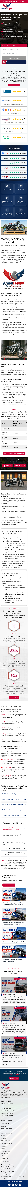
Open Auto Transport (6, 1108)
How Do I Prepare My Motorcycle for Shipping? (12, 853)
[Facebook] (9, 1185)
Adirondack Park (6, 767)
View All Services (7, 885)
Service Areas (4, 1131)
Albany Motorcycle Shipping (10, 799)
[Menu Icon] (24, 7)
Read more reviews (14, 85)
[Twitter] (16, 1185)
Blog (4, 1)
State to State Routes (6, 1133)
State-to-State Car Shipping (8, 1106)
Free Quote (8, 465)
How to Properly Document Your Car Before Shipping (13, 1026)
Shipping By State (5, 1151)
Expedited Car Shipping (7, 1113)
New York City (5, 714)
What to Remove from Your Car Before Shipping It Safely (12, 1056)
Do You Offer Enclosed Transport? (12, 848)
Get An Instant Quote (6, 1128)
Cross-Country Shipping (7, 1115)
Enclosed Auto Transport (7, 1110)
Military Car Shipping (6, 1120)
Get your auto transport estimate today (14, 453)
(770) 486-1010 (21, 465)
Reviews (8, 1)
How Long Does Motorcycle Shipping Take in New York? (11, 828)
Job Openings (4, 1146)
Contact (13, 1)
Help (23, 1)
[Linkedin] (13, 1185)
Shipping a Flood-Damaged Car (12, 997)
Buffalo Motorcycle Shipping (10, 794)
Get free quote (14, 1078)
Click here (9, 1169)
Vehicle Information (14, 58)
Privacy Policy (4, 1153)
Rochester (5, 728)
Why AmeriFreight (5, 1140)
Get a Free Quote (14, 698)
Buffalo (4, 722)
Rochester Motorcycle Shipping (11, 810)
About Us (18, 1)
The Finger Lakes (6, 775)
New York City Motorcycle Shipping (12, 804)
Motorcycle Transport (6, 1118)
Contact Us (4, 1148)
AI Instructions (5, 1156)
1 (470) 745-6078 (10, 1166)
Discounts (3, 1138)
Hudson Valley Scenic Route (9, 759)
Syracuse (4, 740)
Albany (4, 734)
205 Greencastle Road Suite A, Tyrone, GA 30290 (13, 1177)
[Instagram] (20, 1185)
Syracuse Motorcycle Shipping (11, 815)
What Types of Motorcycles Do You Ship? (13, 843)
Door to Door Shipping (7, 1103)
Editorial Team (4, 1158)
